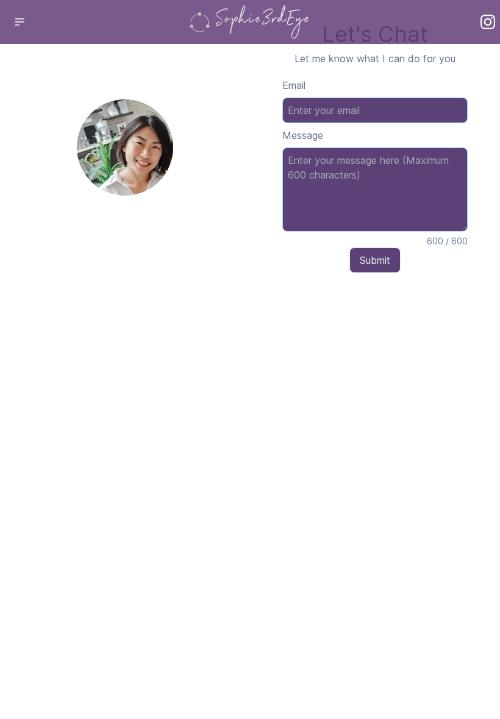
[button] (19, 22)
